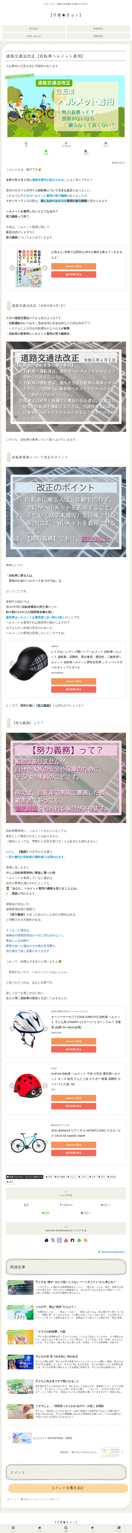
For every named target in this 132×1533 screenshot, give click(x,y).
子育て (84, 1177)
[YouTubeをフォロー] (66, 1240)
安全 (94, 1177)
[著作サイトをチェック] (46, 1240)
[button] (85, 152)
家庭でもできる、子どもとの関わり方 (25, 1177)
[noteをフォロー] (72, 1240)
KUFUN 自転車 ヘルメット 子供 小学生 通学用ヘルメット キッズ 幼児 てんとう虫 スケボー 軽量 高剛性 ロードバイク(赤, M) (86, 1079)
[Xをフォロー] (52, 1240)
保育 (50, 1177)
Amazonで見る (74, 266)
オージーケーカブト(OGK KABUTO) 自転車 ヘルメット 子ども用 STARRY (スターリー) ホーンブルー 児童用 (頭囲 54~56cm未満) (86, 1022)
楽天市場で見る (74, 274)
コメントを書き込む (67, 1488)
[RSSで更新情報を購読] (85, 1240)
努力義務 (61, 1177)
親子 (11, 1182)
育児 (103, 1177)
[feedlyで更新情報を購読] (79, 1240)
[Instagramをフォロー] (59, 1240)
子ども (73, 1177)
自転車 (113, 1177)
